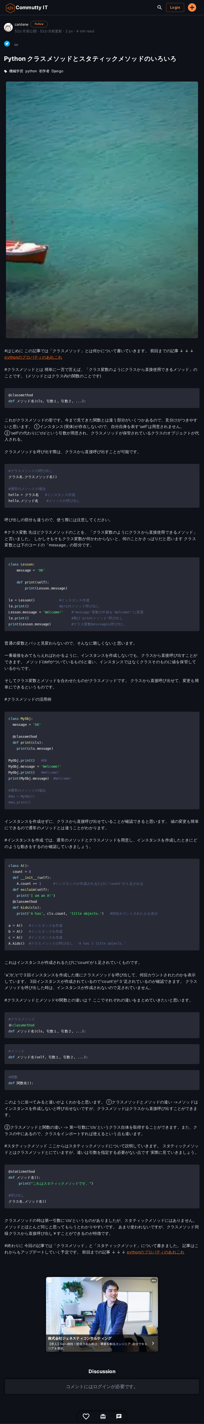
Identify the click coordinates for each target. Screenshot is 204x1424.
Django (57, 71)
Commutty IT (32, 7)
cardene (21, 24)
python (31, 71)
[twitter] (7, 44)
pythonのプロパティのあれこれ (33, 357)
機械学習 (16, 71)
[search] (159, 7)
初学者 (44, 71)
